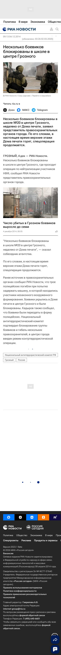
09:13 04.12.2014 (11, 36)
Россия (21, 360)
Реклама (26, 540)
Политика (8, 535)
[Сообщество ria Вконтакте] (32, 517)
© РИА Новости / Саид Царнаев (16, 96)
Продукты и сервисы (45, 540)
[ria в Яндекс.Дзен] (20, 517)
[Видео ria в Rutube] (55, 517)
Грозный (9, 360)
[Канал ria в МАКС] (8, 517)
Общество (21, 535)
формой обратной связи (32, 615)
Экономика (36, 535)
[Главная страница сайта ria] (19, 29)
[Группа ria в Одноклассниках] (43, 517)
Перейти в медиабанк (41, 96)
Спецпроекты (10, 540)
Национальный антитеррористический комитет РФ (30, 355)
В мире (49, 535)
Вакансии (8, 553)
